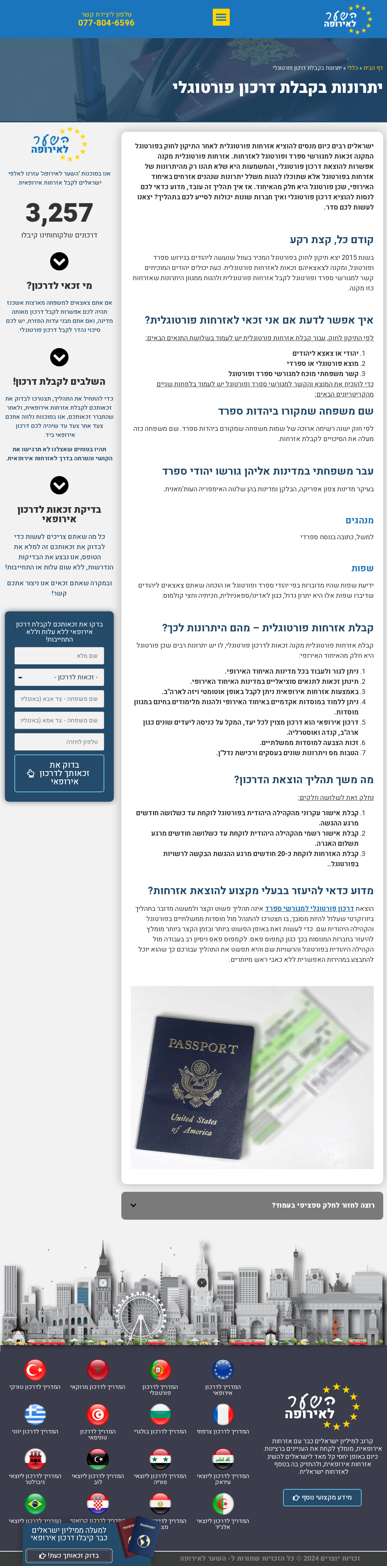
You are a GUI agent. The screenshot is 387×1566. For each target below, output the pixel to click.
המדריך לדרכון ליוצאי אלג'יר (223, 1524)
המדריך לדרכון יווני (35, 1431)
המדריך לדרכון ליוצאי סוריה (160, 1479)
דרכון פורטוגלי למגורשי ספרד (309, 909)
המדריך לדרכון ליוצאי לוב (98, 1479)
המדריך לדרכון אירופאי (223, 1390)
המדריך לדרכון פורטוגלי (160, 1390)
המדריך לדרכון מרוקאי (97, 1387)
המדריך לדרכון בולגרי (160, 1431)
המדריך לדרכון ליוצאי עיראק (223, 1479)
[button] (221, 17)
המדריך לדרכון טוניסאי (98, 1434)
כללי (352, 68)
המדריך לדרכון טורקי (34, 1387)
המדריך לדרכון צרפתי (223, 1431)
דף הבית (373, 68)
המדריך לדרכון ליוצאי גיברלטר (35, 1479)
